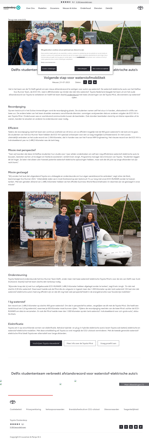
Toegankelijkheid (131, 409)
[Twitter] (90, 82)
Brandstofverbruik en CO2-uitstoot (84, 409)
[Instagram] (126, 427)
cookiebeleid (81, 57)
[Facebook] (85, 82)
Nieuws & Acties (70, 8)
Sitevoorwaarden (111, 409)
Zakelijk (109, 8)
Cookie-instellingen (49, 68)
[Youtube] (136, 427)
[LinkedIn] (95, 82)
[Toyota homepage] (140, 8)
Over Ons (30, 8)
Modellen (42, 8)
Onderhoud (85, 8)
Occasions (54, 8)
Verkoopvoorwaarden (55, 409)
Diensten (98, 8)
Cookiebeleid (16, 409)
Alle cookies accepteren (100, 68)
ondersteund (73, 94)
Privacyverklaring (33, 409)
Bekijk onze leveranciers (48, 62)
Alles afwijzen (82, 68)
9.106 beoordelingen (84, 2)
